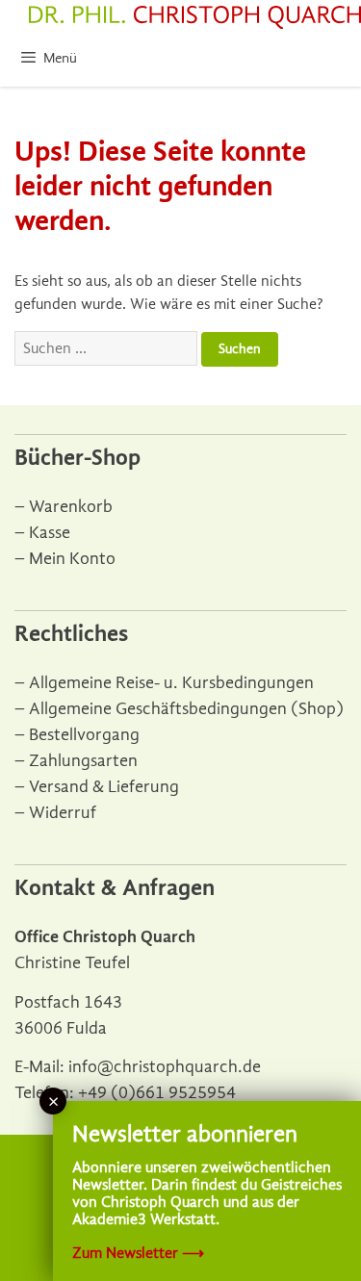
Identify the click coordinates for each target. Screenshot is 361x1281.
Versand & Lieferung (104, 787)
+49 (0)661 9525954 (157, 1093)
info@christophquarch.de (164, 1067)
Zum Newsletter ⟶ (138, 1253)
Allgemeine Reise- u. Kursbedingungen (171, 683)
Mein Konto (72, 559)
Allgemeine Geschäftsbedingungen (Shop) (186, 709)
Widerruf (62, 813)
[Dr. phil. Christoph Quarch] (195, 17)
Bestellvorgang (84, 735)
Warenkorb (71, 507)
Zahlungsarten (83, 761)
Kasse (49, 533)
